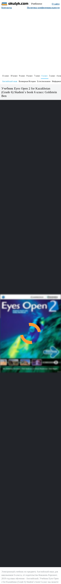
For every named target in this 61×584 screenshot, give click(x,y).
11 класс (5, 76)
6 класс (45, 76)
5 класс (52, 76)
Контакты (6, 7)
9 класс (22, 76)
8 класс (30, 76)
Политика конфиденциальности (43, 7)
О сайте (56, 4)
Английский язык (9, 81)
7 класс (37, 76)
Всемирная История (27, 81)
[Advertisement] (30, 42)
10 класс (14, 76)
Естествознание (44, 81)
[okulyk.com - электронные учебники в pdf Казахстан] (21, 3)
